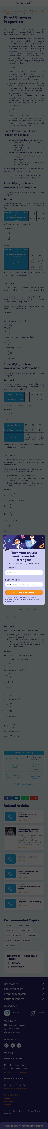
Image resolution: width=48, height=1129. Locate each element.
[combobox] (10, 584)
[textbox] (10, 584)
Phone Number (12, 580)
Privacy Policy (9, 601)
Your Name (10, 568)
